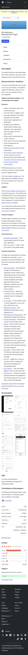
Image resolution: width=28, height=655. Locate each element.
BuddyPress (6, 624)
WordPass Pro (8, 373)
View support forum (7, 579)
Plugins (17, 595)
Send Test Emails (9, 245)
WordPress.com (7, 616)
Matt (4, 619)
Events (17, 605)
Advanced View (6, 537)
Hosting (4, 595)
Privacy (4, 597)
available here (17, 176)
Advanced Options (9, 268)
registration (23, 530)
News (3, 592)
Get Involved (18, 602)
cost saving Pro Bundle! (8, 211)
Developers (5, 608)
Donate (18, 608)
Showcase (18, 589)
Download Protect (9, 291)
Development (7, 59)
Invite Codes (7, 300)
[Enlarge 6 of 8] (24, 420)
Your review (5, 564)
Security (6, 324)
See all (24, 564)
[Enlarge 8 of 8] (24, 434)
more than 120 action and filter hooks (15, 159)
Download (5, 41)
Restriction (23, 533)
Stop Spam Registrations (11, 238)
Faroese (7, 631)
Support (5, 63)
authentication (19, 527)
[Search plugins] (18, 17)
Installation (6, 55)
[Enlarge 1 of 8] (11, 397)
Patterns (17, 597)
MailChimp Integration (10, 307)
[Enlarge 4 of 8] (11, 452)
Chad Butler (7, 37)
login (25, 527)
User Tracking (8, 368)
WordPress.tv (6, 611)
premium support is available (10, 202)
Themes (17, 592)
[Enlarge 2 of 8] (11, 416)
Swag (17, 611)
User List (6, 359)
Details (5, 47)
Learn (3, 602)
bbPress (5, 621)
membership (16, 530)
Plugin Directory (6, 7)
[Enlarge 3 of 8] (11, 437)
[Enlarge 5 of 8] (24, 397)
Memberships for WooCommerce (13, 315)
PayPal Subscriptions (10, 319)
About (3, 589)
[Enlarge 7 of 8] (24, 426)
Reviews (5, 51)
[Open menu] (25, 2)
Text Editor (7, 350)
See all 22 (24, 523)
